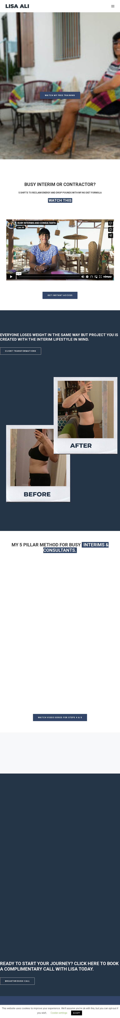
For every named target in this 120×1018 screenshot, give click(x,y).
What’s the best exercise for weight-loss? (42, 754)
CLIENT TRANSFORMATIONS (20, 351)
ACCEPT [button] (76, 1013)
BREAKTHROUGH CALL (17, 981)
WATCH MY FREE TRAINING (60, 95)
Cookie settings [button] (59, 1012)
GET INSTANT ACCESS (60, 295)
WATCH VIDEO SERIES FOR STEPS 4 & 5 (60, 717)
